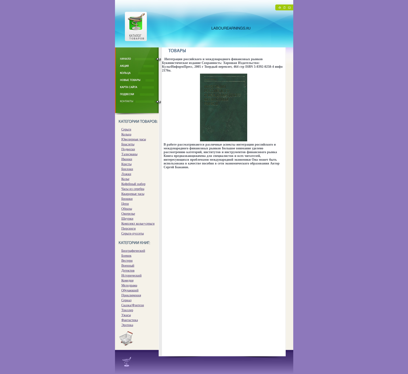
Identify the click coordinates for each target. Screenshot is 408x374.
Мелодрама (129, 285)
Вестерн (127, 260)
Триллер (127, 310)
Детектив (128, 270)
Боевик (126, 255)
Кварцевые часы (132, 194)
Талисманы (129, 154)
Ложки (126, 174)
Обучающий (130, 290)
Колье (125, 179)
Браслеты (127, 144)
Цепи (125, 204)
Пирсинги (128, 228)
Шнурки (127, 218)
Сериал (126, 300)
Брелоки (127, 169)
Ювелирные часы (133, 139)
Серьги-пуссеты (132, 233)
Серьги (126, 129)
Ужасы (126, 315)
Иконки (126, 159)
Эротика (127, 325)
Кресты (126, 164)
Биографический (133, 250)
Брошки (127, 199)
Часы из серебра (132, 189)
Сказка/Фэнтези (132, 305)
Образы (126, 208)
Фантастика (129, 320)
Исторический (131, 275)
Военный (127, 265)
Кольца (126, 134)
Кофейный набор (133, 184)
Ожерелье (128, 213)
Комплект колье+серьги (138, 223)
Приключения (131, 295)
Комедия (127, 280)
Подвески (128, 149)
